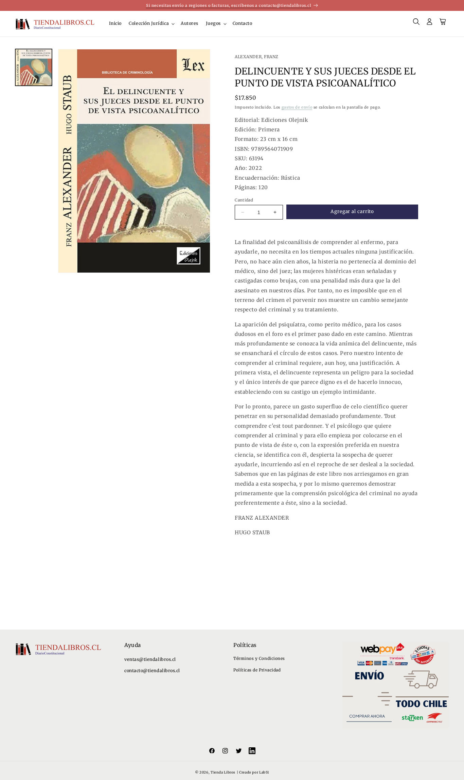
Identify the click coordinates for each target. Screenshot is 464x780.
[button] (151, 23)
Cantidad (244, 199)
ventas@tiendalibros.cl (150, 659)
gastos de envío (297, 107)
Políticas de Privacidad (257, 669)
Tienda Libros (223, 772)
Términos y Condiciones (259, 658)
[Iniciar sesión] (429, 24)
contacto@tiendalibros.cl (152, 670)
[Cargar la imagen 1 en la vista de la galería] (33, 67)
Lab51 (264, 772)
